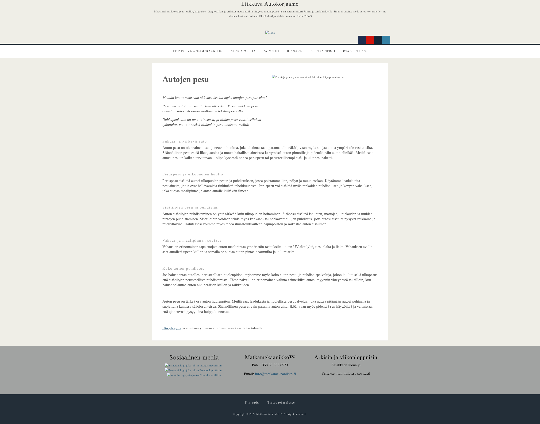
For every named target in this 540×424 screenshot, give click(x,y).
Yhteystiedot (323, 51)
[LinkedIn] (386, 40)
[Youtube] (370, 40)
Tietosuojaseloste (281, 402)
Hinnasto (295, 51)
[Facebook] (362, 40)
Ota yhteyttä (355, 51)
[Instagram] (378, 40)
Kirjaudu (252, 402)
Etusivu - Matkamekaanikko (198, 51)
